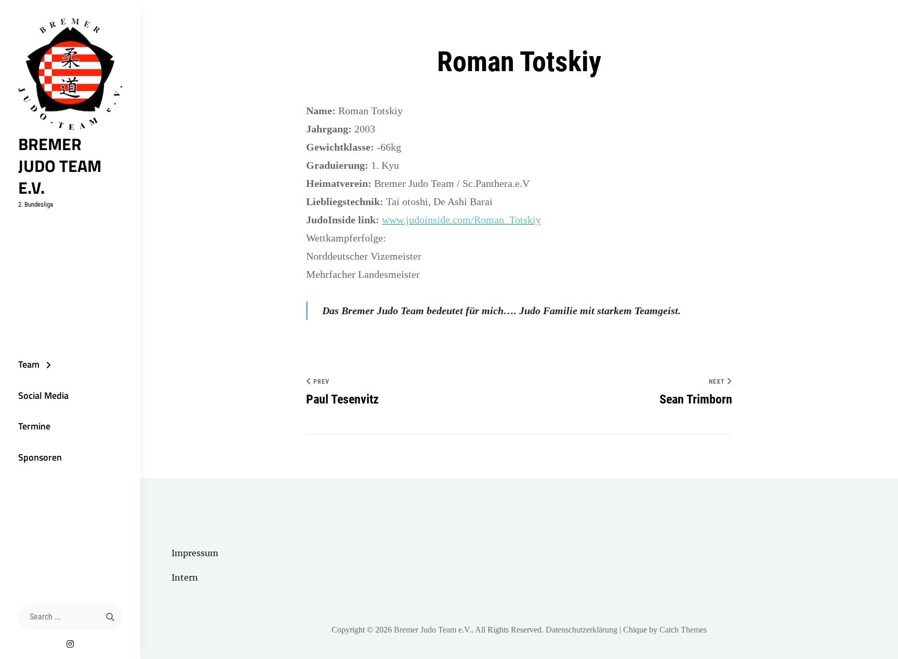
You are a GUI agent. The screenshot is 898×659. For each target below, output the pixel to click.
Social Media (43, 395)
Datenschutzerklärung (581, 629)
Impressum (194, 553)
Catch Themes (683, 629)
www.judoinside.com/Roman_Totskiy (461, 219)
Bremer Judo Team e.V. (59, 165)
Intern (184, 577)
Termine (34, 426)
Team (28, 364)
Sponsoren (40, 457)
